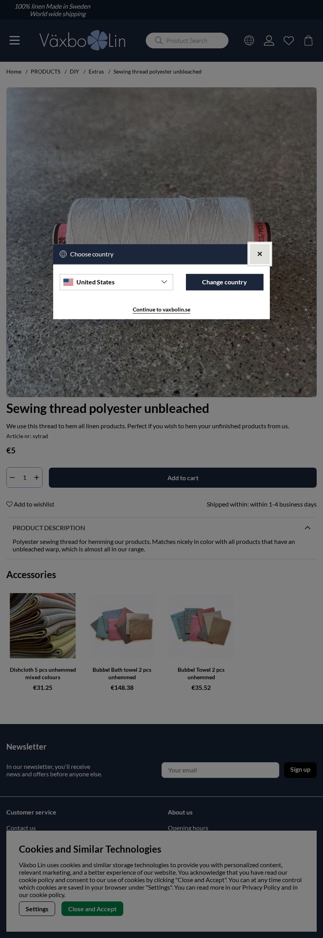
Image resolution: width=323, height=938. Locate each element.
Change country (224, 282)
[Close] (260, 254)
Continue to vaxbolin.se (161, 309)
